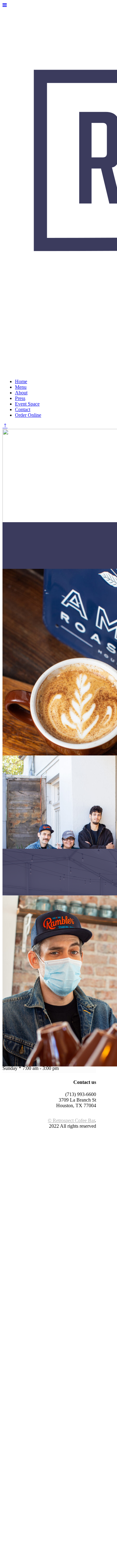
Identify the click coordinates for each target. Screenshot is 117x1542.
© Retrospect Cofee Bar (71, 1120)
